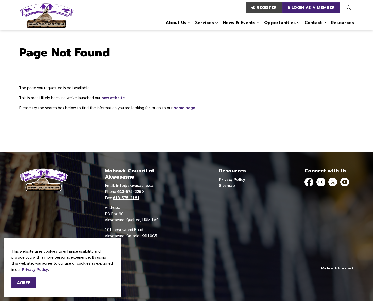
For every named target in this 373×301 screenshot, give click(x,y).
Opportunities (280, 22)
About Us (176, 22)
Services (204, 22)
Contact (313, 22)
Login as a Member (313, 8)
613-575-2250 (130, 191)
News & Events (239, 22)
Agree (24, 283)
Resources (342, 22)
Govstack (346, 267)
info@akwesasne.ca (135, 185)
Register (267, 8)
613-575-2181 (126, 197)
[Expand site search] (349, 7)
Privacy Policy (35, 269)
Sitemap (227, 185)
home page (184, 107)
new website (113, 97)
